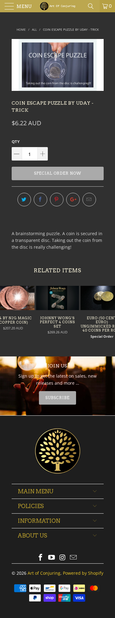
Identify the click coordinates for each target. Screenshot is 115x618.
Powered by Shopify (83, 573)
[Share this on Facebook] (40, 199)
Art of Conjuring (44, 573)
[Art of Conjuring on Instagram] (62, 557)
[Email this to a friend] (89, 199)
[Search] (92, 6)
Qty (16, 141)
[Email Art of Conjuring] (73, 557)
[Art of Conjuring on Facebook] (40, 557)
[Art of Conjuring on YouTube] (51, 557)
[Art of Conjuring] (57, 6)
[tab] (58, 398)
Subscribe (57, 397)
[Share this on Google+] (73, 199)
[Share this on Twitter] (24, 199)
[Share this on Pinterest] (56, 199)
